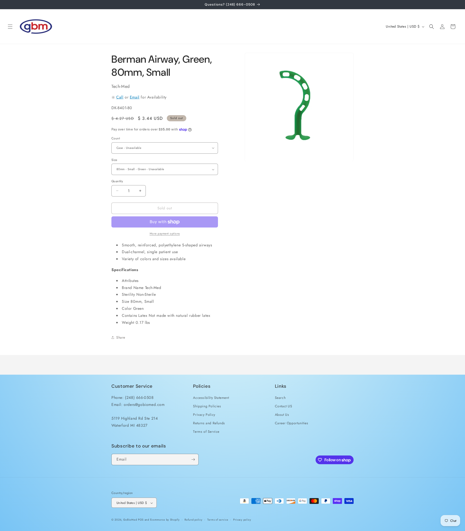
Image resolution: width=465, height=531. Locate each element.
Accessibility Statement (211, 397)
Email (135, 97)
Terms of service (217, 520)
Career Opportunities (291, 422)
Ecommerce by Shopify (165, 520)
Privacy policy (242, 520)
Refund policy (193, 520)
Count (115, 138)
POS (141, 520)
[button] (10, 26)
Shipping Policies (207, 405)
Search (280, 397)
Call (119, 97)
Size (114, 160)
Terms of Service (206, 431)
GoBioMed (130, 520)
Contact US (283, 405)
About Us (282, 414)
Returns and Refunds (209, 422)
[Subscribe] (193, 459)
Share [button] (120, 337)
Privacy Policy (204, 414)
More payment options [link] (165, 233)
